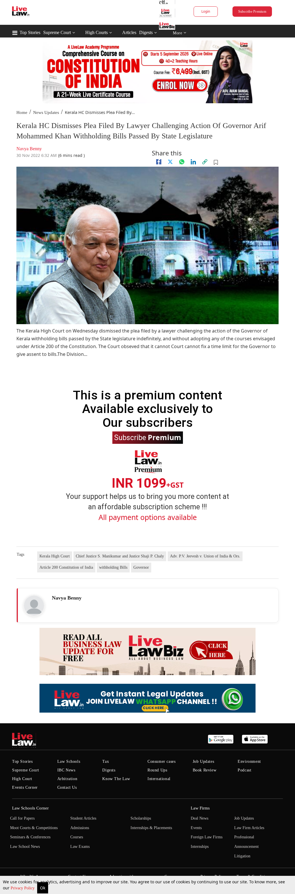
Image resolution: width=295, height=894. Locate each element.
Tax (105, 761)
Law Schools (68, 761)
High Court (22, 779)
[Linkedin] (193, 161)
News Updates (46, 112)
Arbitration (67, 779)
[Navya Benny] (34, 606)
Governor (141, 567)
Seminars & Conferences (30, 837)
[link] (204, 161)
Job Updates (203, 761)
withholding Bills (113, 567)
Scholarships (141, 818)
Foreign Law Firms (206, 837)
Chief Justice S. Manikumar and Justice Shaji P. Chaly (120, 556)
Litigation (242, 856)
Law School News (25, 846)
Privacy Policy (23, 888)
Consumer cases (161, 761)
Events (196, 828)
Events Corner (25, 787)
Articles (129, 32)
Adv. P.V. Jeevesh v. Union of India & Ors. (205, 556)
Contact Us (67, 787)
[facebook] (158, 161)
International (159, 779)
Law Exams (80, 846)
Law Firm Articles (249, 828)
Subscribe (147, 437)
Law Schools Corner (30, 808)
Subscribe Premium (252, 12)
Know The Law (116, 779)
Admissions (79, 828)
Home (21, 112)
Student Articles (83, 818)
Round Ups (157, 770)
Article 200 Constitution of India (66, 567)
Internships (200, 846)
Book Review (205, 770)
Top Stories (30, 32)
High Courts (96, 32)
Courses (76, 837)
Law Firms (200, 808)
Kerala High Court (54, 556)
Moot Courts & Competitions (34, 828)
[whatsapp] (181, 161)
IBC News (66, 770)
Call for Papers (22, 818)
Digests (146, 32)
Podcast (244, 770)
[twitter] (170, 161)
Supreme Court (57, 32)
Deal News (199, 818)
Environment (249, 761)
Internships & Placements (151, 828)
